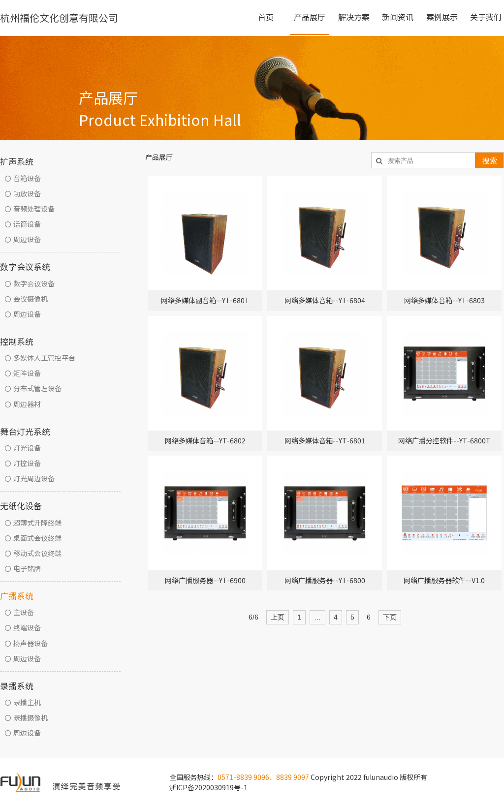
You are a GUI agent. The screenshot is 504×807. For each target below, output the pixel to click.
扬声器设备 (30, 643)
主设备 (23, 612)
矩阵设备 (27, 373)
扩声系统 (16, 161)
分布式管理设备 (37, 388)
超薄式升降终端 (37, 523)
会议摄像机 (30, 299)
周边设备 (27, 239)
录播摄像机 (30, 717)
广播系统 (16, 596)
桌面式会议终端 (37, 538)
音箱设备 (27, 178)
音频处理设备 (34, 209)
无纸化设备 (21, 505)
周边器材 (27, 404)
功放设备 (27, 193)
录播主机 (27, 702)
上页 (277, 617)
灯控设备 (27, 463)
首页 (266, 17)
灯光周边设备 (34, 478)
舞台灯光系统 (25, 431)
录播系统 (16, 686)
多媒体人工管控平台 (44, 358)
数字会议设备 (34, 283)
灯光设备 (27, 448)
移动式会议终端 (37, 553)
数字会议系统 (25, 266)
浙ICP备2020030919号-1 (208, 787)
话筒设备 (27, 224)
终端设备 (27, 627)
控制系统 (16, 341)
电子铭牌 (27, 568)
